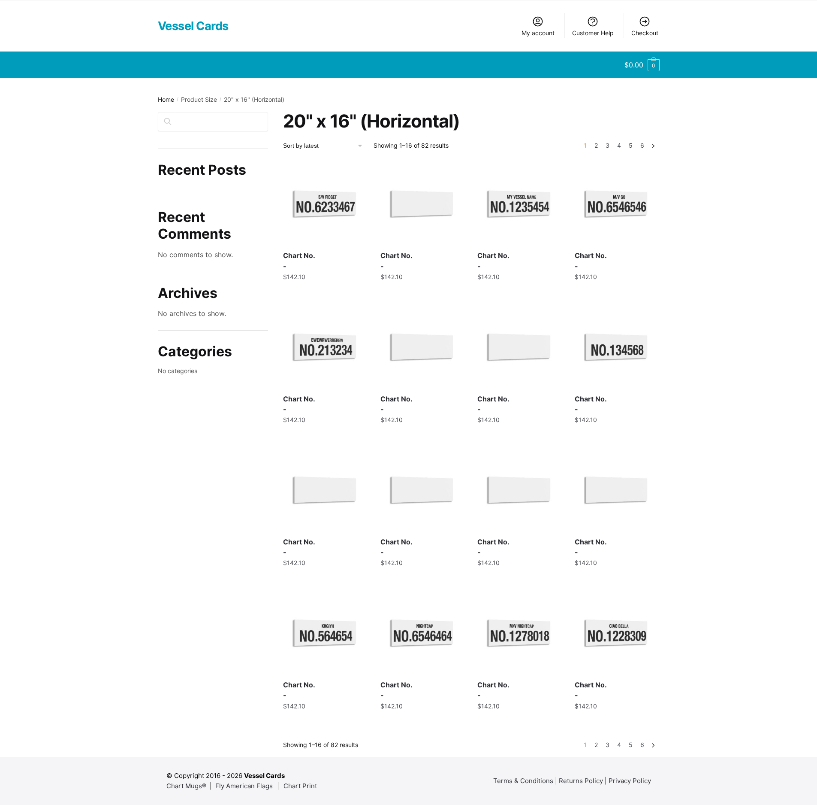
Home (166, 99)
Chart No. (299, 261)
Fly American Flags (244, 786)
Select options (325, 294)
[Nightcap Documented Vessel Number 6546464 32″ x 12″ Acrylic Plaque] (422, 632)
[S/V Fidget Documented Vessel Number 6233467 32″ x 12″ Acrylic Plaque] (325, 203)
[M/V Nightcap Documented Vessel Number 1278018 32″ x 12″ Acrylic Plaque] (519, 632)
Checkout (644, 32)
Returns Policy (581, 781)
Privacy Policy (630, 781)
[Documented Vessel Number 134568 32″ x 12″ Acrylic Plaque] (617, 346)
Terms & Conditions (523, 781)
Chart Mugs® (186, 786)
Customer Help (593, 32)
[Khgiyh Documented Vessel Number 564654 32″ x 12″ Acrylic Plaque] (325, 632)
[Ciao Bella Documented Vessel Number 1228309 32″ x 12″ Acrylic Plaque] (617, 632)
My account (538, 32)
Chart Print (300, 786)
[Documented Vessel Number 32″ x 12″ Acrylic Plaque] (422, 203)
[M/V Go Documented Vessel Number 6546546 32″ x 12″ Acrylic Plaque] (617, 203)
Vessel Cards (193, 26)
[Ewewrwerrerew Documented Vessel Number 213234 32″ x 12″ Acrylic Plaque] (325, 346)
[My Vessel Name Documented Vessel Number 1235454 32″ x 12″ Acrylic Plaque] (519, 203)
